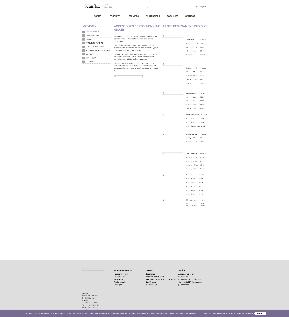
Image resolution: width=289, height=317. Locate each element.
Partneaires (183, 276)
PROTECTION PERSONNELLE (96, 47)
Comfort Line (119, 276)
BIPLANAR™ (89, 62)
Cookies (204, 313)
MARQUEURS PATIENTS (94, 43)
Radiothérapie (120, 282)
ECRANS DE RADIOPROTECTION (97, 50)
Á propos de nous (186, 274)
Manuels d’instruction (155, 276)
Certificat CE (151, 285)
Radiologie (118, 279)
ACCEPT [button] (260, 313)
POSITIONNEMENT (92, 32)
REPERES (88, 39)
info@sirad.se (92, 307)
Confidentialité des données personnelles (190, 283)
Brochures (150, 274)
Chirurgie (118, 285)
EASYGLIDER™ (90, 58)
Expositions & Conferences (189, 279)
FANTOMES (89, 54)
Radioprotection (121, 274)
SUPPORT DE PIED (92, 35)
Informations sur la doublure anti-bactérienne (160, 280)
